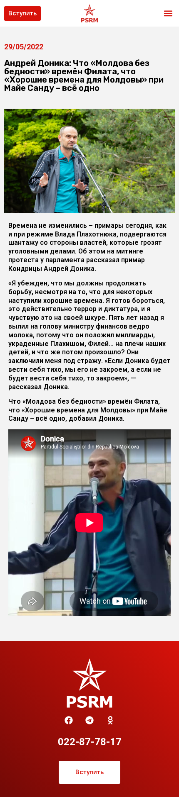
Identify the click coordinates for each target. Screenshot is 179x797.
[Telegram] (89, 720)
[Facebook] (68, 720)
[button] (168, 13)
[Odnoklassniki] (110, 720)
